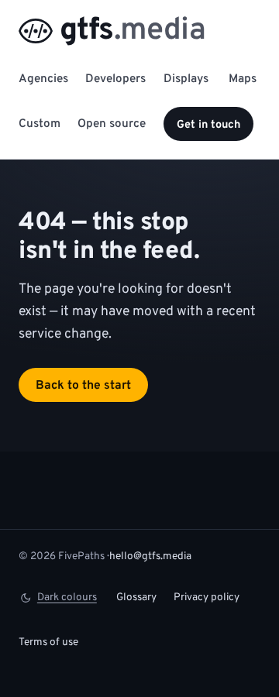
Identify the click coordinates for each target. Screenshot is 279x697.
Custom (39, 124)
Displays (186, 79)
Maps (243, 79)
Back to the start (83, 385)
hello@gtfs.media (150, 556)
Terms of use (48, 642)
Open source (112, 124)
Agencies (43, 79)
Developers (115, 79)
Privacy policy (206, 597)
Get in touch (208, 125)
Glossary (136, 597)
